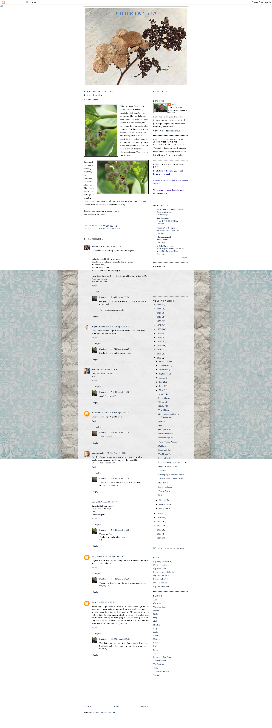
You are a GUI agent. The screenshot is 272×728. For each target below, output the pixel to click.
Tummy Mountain (161, 671)
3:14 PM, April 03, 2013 (113, 246)
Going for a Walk (165, 429)
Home (116, 706)
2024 (159, 312)
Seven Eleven (164, 397)
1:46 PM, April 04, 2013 (115, 452)
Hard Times (163, 482)
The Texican (158, 664)
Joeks (155, 631)
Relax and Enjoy (165, 449)
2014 (159, 353)
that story (121, 204)
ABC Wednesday (106, 229)
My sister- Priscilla (161, 575)
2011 (159, 517)
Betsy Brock (97, 556)
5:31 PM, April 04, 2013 (121, 578)
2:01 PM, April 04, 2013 (121, 392)
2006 (159, 538)
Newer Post (89, 706)
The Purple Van (159, 660)
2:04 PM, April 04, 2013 (106, 501)
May (161, 390)
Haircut (161, 425)
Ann (93, 369)
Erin (94, 602)
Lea (93, 501)
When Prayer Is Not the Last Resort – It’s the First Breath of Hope (171, 249)
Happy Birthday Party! (168, 466)
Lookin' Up (136, 14)
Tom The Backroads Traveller (170, 209)
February (163, 504)
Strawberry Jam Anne (162, 657)
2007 (159, 533)
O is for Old (163, 406)
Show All (185, 258)
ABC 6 (95, 229)
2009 (159, 525)
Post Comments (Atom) (105, 712)
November (163, 365)
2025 (159, 308)
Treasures (162, 470)
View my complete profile (166, 131)
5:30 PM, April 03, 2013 (121, 297)
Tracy (155, 667)
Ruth (155, 646)
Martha (102, 297)
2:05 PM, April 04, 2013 (121, 529)
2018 (159, 337)
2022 (159, 321)
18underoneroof (164, 236)
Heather (156, 624)
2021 (159, 325)
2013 (159, 357)
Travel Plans (163, 410)
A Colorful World (99, 412)
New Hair (162, 421)
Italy (155, 628)
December (163, 361)
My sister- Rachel (160, 579)
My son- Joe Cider (161, 586)
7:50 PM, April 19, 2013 (107, 602)
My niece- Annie (160, 564)
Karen (155, 635)
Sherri (155, 649)
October (162, 369)
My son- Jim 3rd (160, 582)
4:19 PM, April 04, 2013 (113, 556)
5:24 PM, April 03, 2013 (120, 326)
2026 (159, 304)
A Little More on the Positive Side (172, 478)
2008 (159, 529)
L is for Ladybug (165, 486)
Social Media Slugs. (164, 212)
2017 (159, 341)
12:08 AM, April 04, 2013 (119, 412)
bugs (117, 229)
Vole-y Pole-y (164, 490)
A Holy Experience (165, 245)
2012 (159, 513)
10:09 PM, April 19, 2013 (122, 638)
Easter (161, 495)
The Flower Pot (164, 454)
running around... (163, 239)
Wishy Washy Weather (167, 441)
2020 (159, 329)
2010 (159, 521)
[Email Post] (116, 226)
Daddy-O (162, 445)
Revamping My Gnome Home (171, 474)
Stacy (155, 653)
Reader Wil (97, 246)
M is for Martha (164, 458)
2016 (159, 345)
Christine (157, 603)
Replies (98, 291)
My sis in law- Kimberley (164, 572)
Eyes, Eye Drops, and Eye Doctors (172, 462)
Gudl (155, 621)
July (161, 381)
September (164, 373)
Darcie (156, 610)
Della (155, 614)
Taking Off (162, 401)
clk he (100, 214)
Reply (94, 285)
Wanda (156, 674)
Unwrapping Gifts (165, 437)
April (161, 394)
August (162, 377)
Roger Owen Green (100, 326)
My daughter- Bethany (163, 561)
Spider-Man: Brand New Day (168, 230)
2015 (159, 349)
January (162, 508)
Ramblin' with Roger (166, 227)
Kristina (156, 639)
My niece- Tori (159, 568)
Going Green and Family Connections (168, 416)
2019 (159, 333)
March (162, 500)
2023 (159, 316)
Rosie (155, 642)
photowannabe (98, 452)
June (161, 386)
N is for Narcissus (165, 433)
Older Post (144, 706)
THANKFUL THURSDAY (167, 221)
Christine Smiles (160, 606)
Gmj (155, 617)
